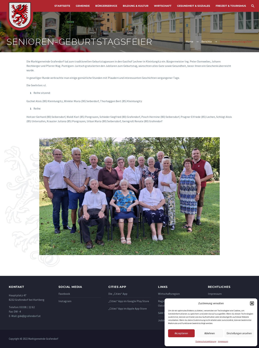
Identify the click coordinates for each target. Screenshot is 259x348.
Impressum (223, 341)
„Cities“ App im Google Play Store (128, 301)
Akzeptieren (181, 333)
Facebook (64, 293)
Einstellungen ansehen (239, 333)
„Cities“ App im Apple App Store (127, 308)
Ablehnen (209, 333)
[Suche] (252, 6)
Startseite (62, 5)
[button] (252, 303)
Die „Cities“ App (117, 293)
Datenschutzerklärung (206, 341)
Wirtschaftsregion (169, 293)
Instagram (64, 301)
